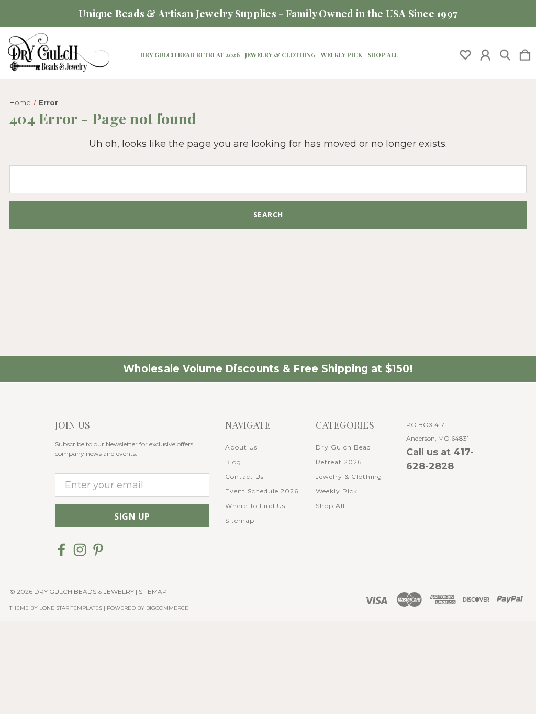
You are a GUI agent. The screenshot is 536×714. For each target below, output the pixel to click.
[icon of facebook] (61, 549)
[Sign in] (485, 53)
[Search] (505, 53)
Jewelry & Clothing (280, 55)
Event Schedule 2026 (261, 491)
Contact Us (244, 476)
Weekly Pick (341, 55)
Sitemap (239, 520)
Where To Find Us (255, 506)
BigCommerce (167, 608)
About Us (241, 447)
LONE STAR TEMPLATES (70, 608)
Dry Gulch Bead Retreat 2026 (190, 55)
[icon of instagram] (79, 549)
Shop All (382, 55)
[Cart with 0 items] (525, 53)
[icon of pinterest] (98, 549)
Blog (233, 462)
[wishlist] (465, 53)
